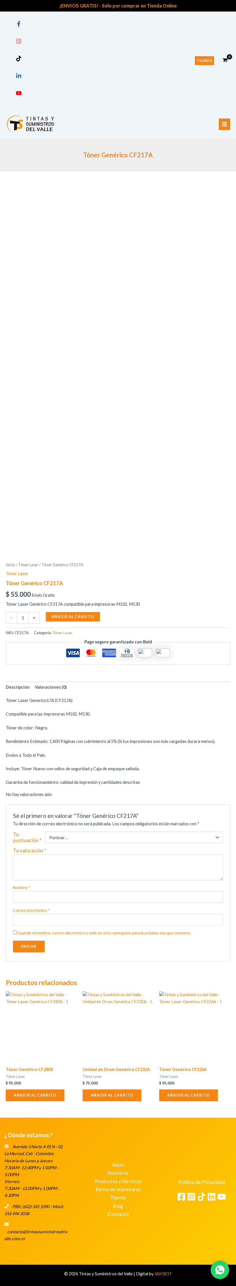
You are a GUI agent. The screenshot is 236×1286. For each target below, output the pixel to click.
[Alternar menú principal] (224, 124)
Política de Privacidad (201, 1182)
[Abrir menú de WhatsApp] (220, 1270)
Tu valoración (29, 851)
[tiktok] (19, 59)
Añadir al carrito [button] (35, 1095)
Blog (118, 1206)
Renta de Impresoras (118, 1189)
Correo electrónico (31, 910)
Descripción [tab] (18, 687)
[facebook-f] (19, 25)
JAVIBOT (163, 1273)
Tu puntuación (27, 837)
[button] (204, 60)
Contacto (118, 1214)
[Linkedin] (211, 1196)
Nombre (21, 887)
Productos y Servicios (118, 1181)
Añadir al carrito (73, 616)
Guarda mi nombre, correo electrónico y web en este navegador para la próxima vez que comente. (104, 932)
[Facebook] (181, 1196)
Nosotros (118, 1173)
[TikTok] (201, 1196)
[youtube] (19, 94)
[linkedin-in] (19, 77)
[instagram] (19, 42)
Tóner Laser (28, 564)
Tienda (118, 1198)
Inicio (10, 564)
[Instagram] (191, 1196)
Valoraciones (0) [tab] (51, 687)
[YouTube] (221, 1196)
